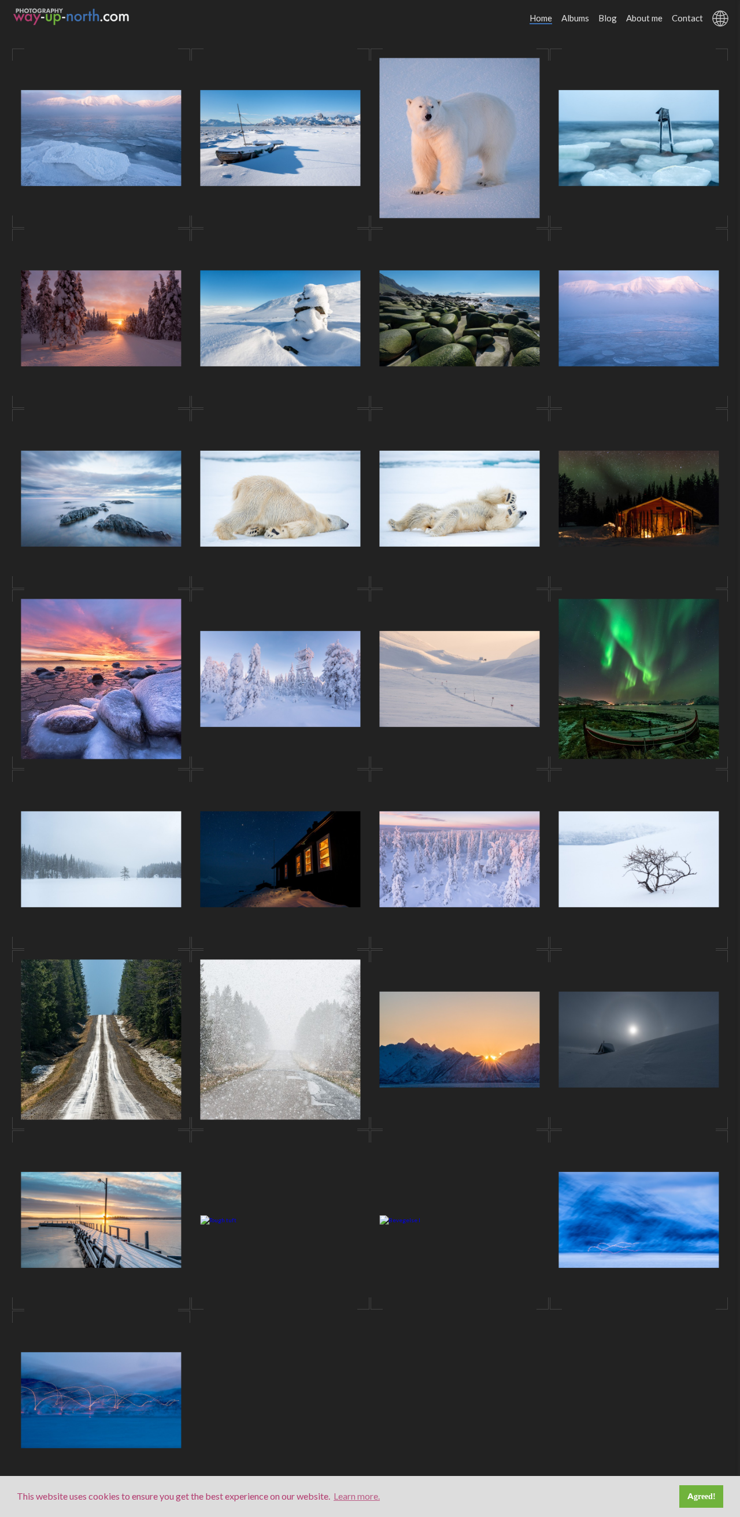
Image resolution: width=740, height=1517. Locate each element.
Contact (687, 18)
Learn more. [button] (357, 1495)
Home (541, 18)
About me (644, 18)
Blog (607, 18)
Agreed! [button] (701, 1496)
